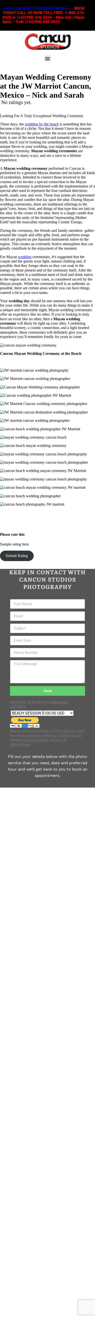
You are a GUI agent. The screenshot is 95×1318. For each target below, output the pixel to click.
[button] (48, 59)
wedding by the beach (42, 124)
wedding (24, 257)
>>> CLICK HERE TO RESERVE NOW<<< (36, 8)
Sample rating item (14, 544)
